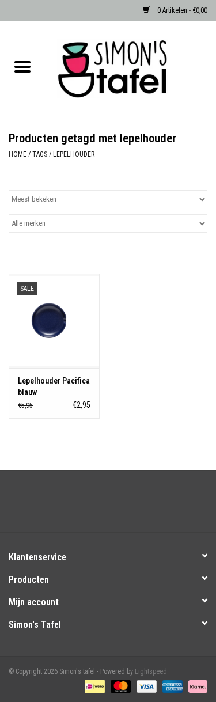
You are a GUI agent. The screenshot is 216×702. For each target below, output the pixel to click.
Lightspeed (151, 671)
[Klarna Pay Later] (195, 686)
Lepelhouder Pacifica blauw (54, 386)
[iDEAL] (93, 686)
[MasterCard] (119, 686)
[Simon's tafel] (131, 68)
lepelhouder (73, 154)
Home (17, 154)
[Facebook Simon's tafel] (98, 505)
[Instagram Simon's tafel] (118, 505)
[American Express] (171, 686)
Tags (39, 154)
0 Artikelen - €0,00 (181, 10)
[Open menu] (22, 66)
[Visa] (145, 686)
